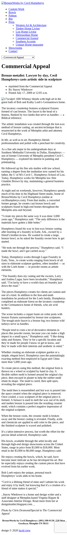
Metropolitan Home (27, 34)
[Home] (22, 2)
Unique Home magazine (29, 44)
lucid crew (25, 530)
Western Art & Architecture (31, 25)
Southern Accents (26, 41)
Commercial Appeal (27, 38)
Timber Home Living (28, 28)
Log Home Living (26, 31)
